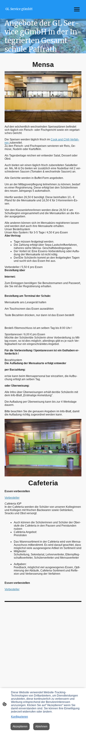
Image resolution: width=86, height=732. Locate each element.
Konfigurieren (19, 716)
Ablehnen (41, 726)
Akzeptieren (20, 726)
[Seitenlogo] (23, 13)
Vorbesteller (12, 497)
